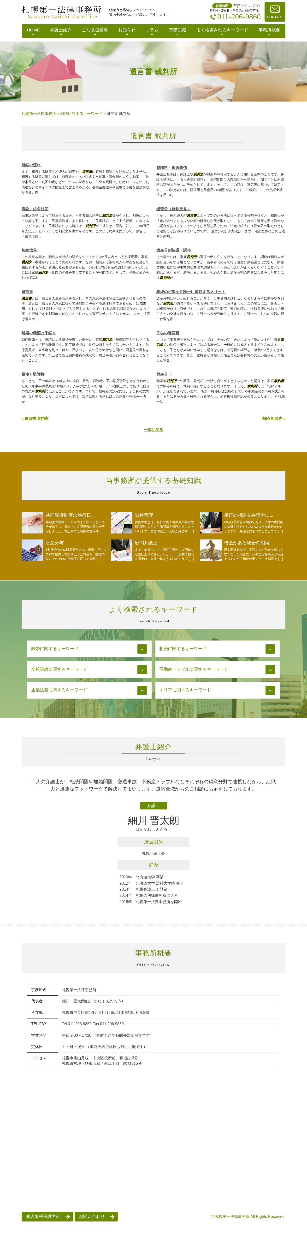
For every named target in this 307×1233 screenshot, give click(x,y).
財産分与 (164, 374)
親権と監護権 (33, 374)
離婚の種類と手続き (39, 333)
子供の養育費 (167, 333)
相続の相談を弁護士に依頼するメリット (190, 292)
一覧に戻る (153, 430)
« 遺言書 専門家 (35, 418)
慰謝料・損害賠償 (171, 168)
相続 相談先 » (273, 418)
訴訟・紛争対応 (35, 209)
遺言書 (27, 292)
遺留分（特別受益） (173, 209)
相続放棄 (29, 250)
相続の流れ (31, 165)
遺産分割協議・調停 (173, 250)
